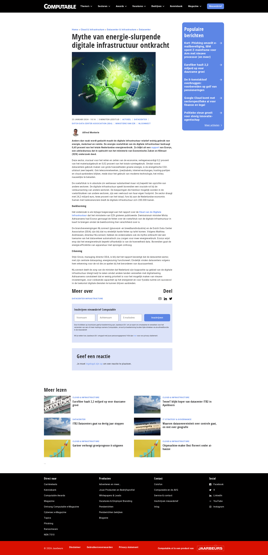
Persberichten (106, 506)
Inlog (156, 506)
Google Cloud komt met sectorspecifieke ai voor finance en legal (200, 101)
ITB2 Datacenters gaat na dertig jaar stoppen (98, 423)
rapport (155, 147)
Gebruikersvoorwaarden (100, 547)
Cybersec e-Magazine (55, 512)
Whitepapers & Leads (110, 495)
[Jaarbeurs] (209, 548)
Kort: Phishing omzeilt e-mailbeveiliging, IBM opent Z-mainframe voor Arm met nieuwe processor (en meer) (200, 50)
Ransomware (51, 529)
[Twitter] (170, 298)
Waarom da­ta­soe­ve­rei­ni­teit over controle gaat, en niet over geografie (190, 425)
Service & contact (163, 495)
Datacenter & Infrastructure (122, 29)
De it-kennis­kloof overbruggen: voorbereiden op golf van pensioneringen (200, 85)
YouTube (218, 501)
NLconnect (144, 123)
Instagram (218, 506)
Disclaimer (75, 547)
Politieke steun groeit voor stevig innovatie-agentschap (198, 116)
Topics (47, 518)
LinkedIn (217, 495)
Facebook (218, 484)
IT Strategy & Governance (177, 419)
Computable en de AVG (166, 490)
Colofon (158, 484)
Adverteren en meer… (110, 484)
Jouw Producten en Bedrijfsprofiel (117, 490)
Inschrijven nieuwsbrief (166, 501)
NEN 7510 (49, 534)
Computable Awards (54, 495)
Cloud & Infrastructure (93, 29)
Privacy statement (128, 547)
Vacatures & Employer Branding (115, 501)
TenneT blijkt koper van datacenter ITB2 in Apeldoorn (187, 403)
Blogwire (103, 518)
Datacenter (145, 29)
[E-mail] (160, 298)
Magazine (49, 501)
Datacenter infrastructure (87, 298)
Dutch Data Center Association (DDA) (92, 123)
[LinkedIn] (165, 298)
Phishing (48, 523)
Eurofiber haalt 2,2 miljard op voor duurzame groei (196, 68)
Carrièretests (50, 484)
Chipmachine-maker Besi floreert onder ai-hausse (187, 447)
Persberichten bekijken (111, 512)
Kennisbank (50, 490)
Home (75, 29)
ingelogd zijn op (94, 363)
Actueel (126, 119)
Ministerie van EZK (125, 123)
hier (135, 336)
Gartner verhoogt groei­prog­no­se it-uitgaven (98, 445)
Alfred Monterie (90, 132)
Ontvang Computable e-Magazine (61, 506)
